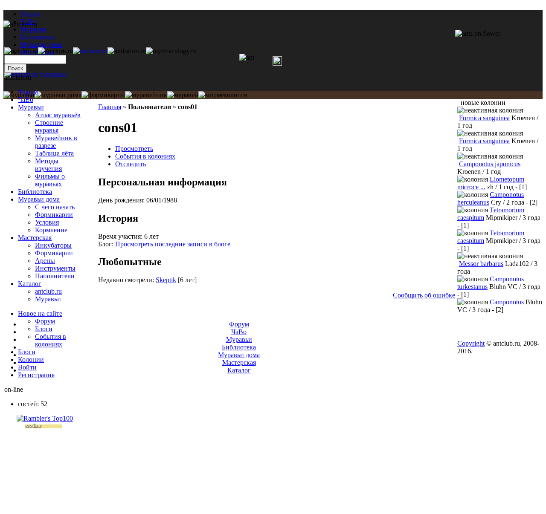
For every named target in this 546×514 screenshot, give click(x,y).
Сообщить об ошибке (424, 295)
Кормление (51, 230)
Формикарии (54, 214)
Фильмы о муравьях (50, 180)
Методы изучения (48, 164)
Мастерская (35, 237)
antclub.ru (48, 291)
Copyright (471, 343)
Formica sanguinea (484, 117)
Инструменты (55, 268)
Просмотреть (134, 148)
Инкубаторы (53, 245)
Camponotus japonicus (489, 163)
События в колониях (145, 156)
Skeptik (166, 279)
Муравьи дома (39, 199)
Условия (47, 222)
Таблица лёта (54, 153)
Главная (109, 106)
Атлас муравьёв (58, 114)
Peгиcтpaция (36, 374)
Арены (45, 260)
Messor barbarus (481, 263)
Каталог (29, 283)
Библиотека (35, 191)
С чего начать (55, 207)
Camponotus (507, 302)
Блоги (43, 328)
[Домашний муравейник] (90, 51)
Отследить (130, 163)
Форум (30, 13)
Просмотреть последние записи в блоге (172, 244)
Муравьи (31, 107)
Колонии (31, 359)
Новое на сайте (40, 313)
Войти (27, 367)
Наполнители (55, 276)
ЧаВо (25, 99)
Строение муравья (49, 126)
